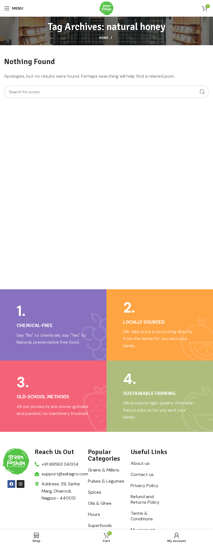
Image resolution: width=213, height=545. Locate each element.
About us (140, 463)
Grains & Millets (103, 470)
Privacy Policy (144, 485)
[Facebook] (11, 484)
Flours (94, 514)
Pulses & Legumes (106, 481)
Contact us (142, 474)
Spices (94, 492)
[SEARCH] (202, 91)
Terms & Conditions (142, 516)
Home (103, 38)
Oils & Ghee (99, 503)
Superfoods (100, 525)
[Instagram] (20, 484)
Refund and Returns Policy (145, 499)
